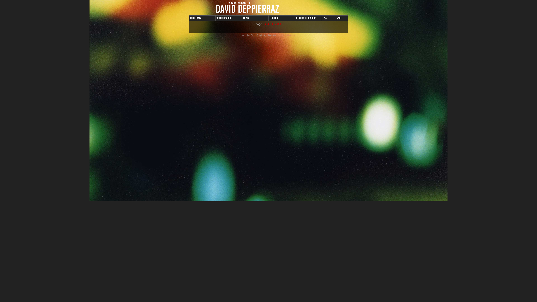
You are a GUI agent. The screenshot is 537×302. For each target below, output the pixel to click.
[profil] (328, 18)
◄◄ (267, 24)
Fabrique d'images (286, 35)
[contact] (341, 18)
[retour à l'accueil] (268, 7)
